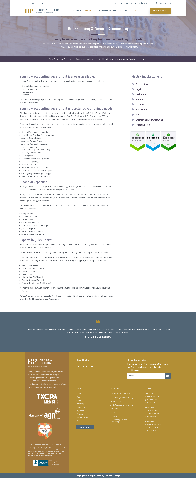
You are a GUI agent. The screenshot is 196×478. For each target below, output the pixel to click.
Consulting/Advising (84, 59)
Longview (34, 3)
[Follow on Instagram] (87, 366)
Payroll (144, 59)
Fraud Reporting (116, 401)
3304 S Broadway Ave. (152, 396)
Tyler (27, 3)
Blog (78, 397)
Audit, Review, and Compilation (121, 405)
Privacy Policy (81, 421)
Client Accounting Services (60, 59)
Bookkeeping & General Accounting (119, 421)
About (76, 11)
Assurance (114, 409)
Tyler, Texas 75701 (151, 400)
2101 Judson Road (151, 410)
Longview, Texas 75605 (152, 413)
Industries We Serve (107, 11)
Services (88, 11)
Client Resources (125, 3)
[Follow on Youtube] (92, 366)
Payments (80, 411)
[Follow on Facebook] (78, 366)
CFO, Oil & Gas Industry (98, 336)
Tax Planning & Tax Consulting (121, 398)
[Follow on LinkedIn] (83, 366)
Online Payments (145, 3)
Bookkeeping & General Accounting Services (117, 59)
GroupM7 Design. (112, 476)
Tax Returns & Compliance (120, 394)
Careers (123, 11)
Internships (80, 404)
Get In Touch (160, 11)
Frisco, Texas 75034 (151, 427)
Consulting (114, 416)
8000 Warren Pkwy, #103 (153, 424)
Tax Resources (165, 3)
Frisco (42, 3)
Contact (79, 414)
